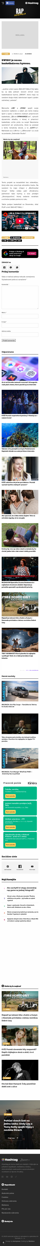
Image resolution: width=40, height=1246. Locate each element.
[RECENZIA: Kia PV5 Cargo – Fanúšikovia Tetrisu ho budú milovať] (20, 691)
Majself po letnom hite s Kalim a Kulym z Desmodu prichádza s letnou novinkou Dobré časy (20, 1018)
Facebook (20, 869)
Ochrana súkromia (9, 1201)
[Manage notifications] (3, 1242)
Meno (4, 312)
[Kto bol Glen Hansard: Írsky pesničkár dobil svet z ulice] (20, 1070)
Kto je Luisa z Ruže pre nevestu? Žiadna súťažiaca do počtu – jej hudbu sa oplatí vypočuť (21, 898)
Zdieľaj (11, 3)
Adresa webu (6, 331)
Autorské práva (8, 1193)
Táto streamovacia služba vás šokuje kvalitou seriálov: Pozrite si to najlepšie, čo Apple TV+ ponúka (19, 739)
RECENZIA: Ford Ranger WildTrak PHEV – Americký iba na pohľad (17, 773)
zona (19, 240)
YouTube (32, 869)
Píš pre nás (6, 1209)
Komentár (5, 284)
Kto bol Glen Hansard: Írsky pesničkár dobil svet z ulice (19, 1085)
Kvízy (7, 1043)
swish (12, 240)
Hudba (6, 54)
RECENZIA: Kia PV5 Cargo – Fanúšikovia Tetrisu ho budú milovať (19, 705)
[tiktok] (16, 1177)
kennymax (16, 1241)
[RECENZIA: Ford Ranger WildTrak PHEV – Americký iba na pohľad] (20, 758)
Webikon (31, 1241)
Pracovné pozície (12, 783)
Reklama (5, 1205)
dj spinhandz (16, 237)
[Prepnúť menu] (3, 3)
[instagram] (12, 1177)
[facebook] (2, 1177)
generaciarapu (28, 237)
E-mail (4, 322)
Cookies (5, 1197)
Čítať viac (11, 1138)
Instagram (7, 869)
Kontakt (5, 1189)
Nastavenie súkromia (10, 1213)
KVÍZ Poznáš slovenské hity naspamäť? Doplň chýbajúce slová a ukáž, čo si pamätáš (19, 1052)
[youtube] (7, 1177)
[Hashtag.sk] (31, 3)
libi (5, 240)
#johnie (28, 54)
